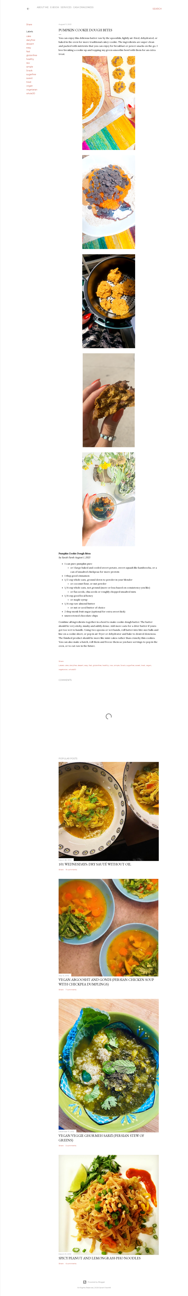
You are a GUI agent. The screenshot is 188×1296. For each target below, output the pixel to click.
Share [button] (29, 24)
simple (29, 66)
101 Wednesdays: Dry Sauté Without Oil (95, 864)
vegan (29, 86)
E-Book (54, 7)
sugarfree (31, 74)
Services (66, 7)
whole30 (30, 93)
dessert (30, 44)
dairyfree (30, 40)
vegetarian (31, 89)
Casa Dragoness (83, 7)
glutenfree (31, 55)
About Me (43, 7)
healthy (30, 59)
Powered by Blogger (96, 1282)
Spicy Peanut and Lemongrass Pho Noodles (100, 1258)
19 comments (71, 869)
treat (28, 82)
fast (28, 51)
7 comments (71, 989)
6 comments (71, 1263)
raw (28, 63)
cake (28, 36)
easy (28, 47)
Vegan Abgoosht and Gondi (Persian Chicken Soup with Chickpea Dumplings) (106, 981)
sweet (29, 78)
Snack (29, 70)
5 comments (71, 1145)
